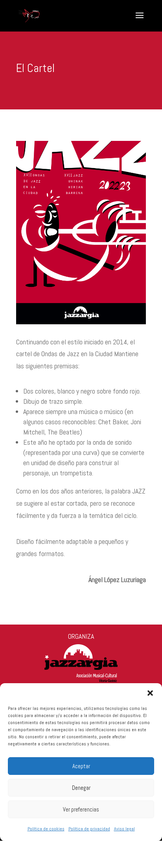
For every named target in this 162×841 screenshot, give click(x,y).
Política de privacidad (89, 829)
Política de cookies (46, 829)
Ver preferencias (81, 809)
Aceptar (81, 766)
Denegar (81, 787)
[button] (150, 693)
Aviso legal (124, 829)
